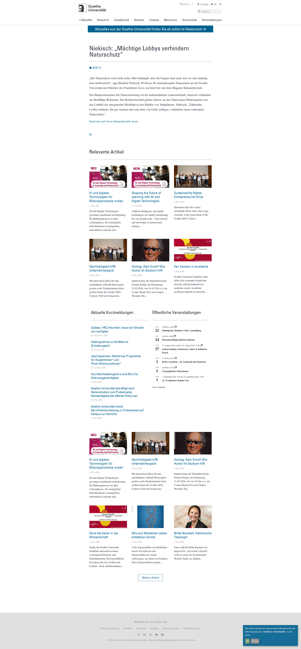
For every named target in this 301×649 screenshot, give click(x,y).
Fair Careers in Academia (191, 266)
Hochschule (189, 20)
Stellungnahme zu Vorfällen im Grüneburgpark (109, 344)
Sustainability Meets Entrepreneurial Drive (188, 195)
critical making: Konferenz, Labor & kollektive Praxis (184, 350)
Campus (154, 20)
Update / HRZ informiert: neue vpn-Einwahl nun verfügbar (117, 329)
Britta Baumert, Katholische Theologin (193, 535)
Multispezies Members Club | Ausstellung (181, 330)
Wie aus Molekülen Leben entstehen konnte (149, 535)
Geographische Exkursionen (175, 371)
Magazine (184, 3)
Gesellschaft (121, 20)
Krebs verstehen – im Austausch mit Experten (184, 361)
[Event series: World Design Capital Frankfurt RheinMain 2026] (202, 345)
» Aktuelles (85, 20)
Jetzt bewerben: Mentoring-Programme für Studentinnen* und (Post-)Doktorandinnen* (116, 360)
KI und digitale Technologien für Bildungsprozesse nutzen (106, 197)
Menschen (170, 20)
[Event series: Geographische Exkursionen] (175, 367)
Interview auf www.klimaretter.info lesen (113, 121)
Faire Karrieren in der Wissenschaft (103, 535)
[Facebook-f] (150, 634)
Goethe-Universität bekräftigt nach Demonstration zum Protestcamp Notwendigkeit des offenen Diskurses (114, 392)
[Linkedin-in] (144, 634)
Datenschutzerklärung (167, 640)
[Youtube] (156, 634)
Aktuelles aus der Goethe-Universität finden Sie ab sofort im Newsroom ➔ (150, 28)
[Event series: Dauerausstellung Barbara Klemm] (175, 336)
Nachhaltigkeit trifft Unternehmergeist (102, 268)
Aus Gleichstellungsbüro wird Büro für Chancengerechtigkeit (114, 376)
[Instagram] (138, 634)
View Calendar (158, 387)
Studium (139, 20)
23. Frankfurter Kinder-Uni (175, 380)
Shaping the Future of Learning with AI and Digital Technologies (146, 197)
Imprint (152, 640)
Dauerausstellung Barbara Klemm (178, 339)
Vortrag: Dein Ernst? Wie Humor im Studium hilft (148, 268)
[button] (150, 577)
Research (103, 20)
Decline (255, 641)
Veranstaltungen (212, 20)
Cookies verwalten (187, 640)
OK (247, 641)
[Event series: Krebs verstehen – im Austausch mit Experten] (175, 358)
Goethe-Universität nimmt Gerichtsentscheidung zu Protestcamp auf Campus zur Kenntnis (117, 410)
